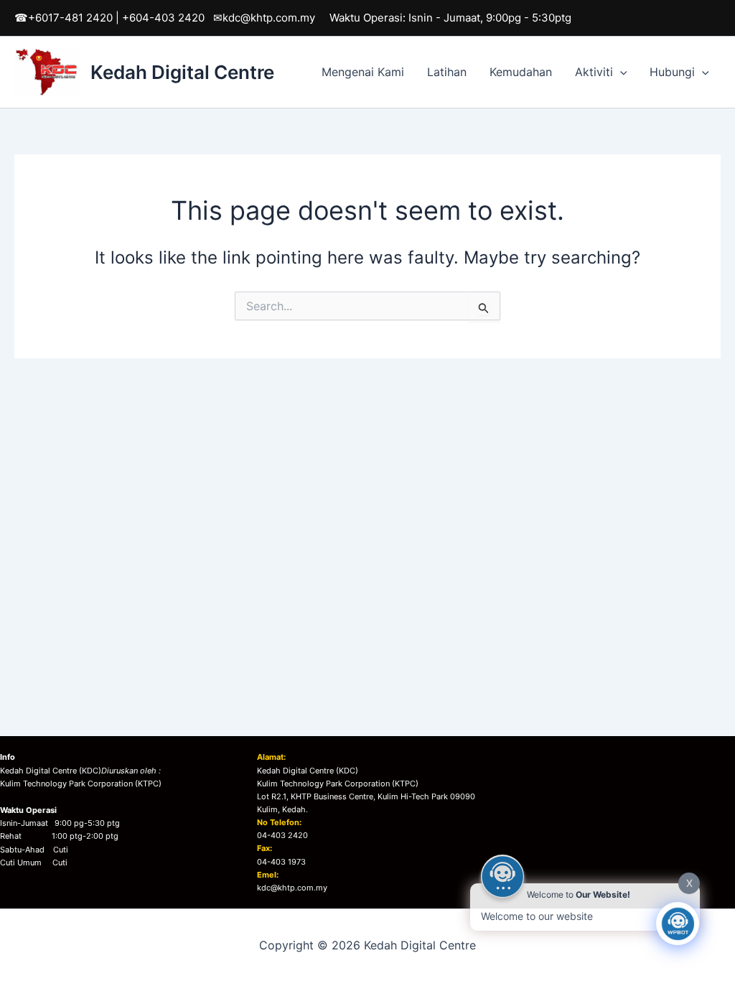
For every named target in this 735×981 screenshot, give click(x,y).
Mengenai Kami (363, 72)
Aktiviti (594, 72)
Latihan (447, 72)
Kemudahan (521, 72)
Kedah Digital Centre (182, 72)
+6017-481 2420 (70, 17)
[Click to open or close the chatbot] (677, 923)
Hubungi (672, 72)
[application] (620, 72)
